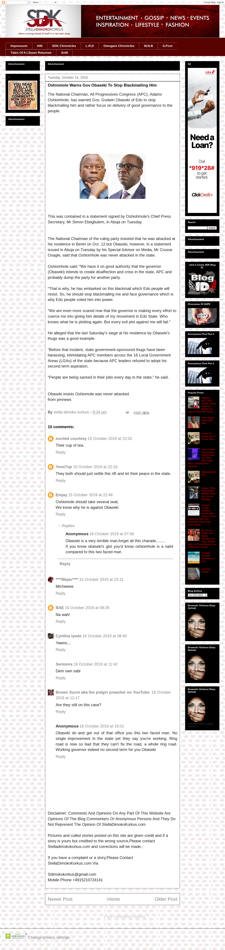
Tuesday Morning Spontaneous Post (208, 557)
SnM (64, 52)
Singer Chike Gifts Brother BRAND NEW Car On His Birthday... (208, 493)
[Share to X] (141, 413)
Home (113, 899)
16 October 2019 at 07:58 (111, 534)
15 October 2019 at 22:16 (95, 467)
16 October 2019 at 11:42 (95, 664)
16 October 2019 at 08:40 (104, 636)
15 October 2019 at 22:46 (90, 495)
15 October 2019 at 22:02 (110, 438)
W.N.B (148, 46)
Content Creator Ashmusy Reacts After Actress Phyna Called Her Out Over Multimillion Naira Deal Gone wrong (202, 515)
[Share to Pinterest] (147, 413)
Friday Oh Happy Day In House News (208, 436)
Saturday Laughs (206, 570)
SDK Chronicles (64, 46)
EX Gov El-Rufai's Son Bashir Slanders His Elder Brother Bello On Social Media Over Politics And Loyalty (202, 538)
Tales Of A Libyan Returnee (31, 52)
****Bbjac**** (67, 579)
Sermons (64, 664)
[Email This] (135, 413)
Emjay (61, 495)
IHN (39, 46)
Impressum (19, 46)
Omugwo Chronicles (118, 46)
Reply (61, 452)
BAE (60, 607)
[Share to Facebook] (144, 413)
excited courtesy (71, 438)
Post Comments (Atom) (124, 916)
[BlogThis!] (138, 413)
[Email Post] (127, 412)
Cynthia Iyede (68, 636)
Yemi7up (64, 467)
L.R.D (90, 46)
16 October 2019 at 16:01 (102, 726)
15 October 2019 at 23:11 (101, 579)
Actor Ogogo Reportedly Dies (208, 420)
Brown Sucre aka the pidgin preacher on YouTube (103, 692)
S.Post (167, 46)
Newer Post (60, 899)
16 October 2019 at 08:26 (87, 607)
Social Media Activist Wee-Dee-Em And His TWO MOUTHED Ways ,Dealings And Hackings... (201, 457)
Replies (68, 525)
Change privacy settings (49, 937)
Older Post (166, 899)
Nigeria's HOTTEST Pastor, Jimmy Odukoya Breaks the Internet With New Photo (202, 404)
